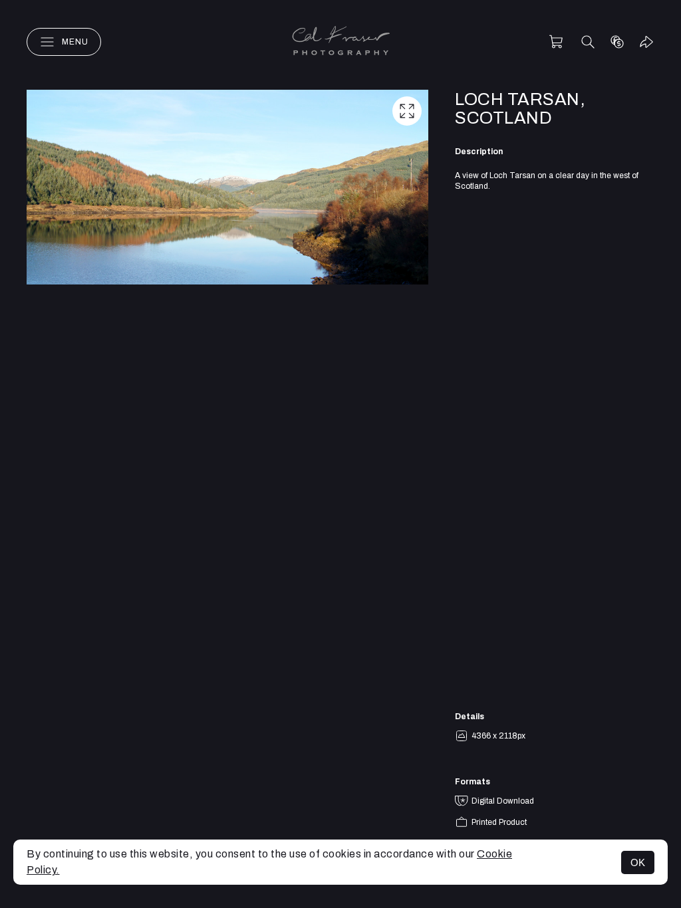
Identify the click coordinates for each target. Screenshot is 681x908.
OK (637, 862)
